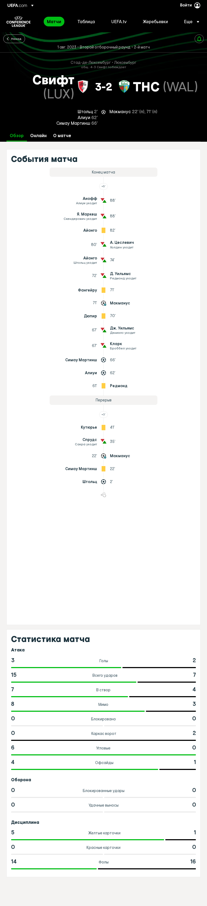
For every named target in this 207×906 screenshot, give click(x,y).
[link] (54, 21)
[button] (190, 21)
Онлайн (38, 135)
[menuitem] (55, 21)
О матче (62, 135)
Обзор (17, 135)
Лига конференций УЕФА (18, 21)
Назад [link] (16, 38)
